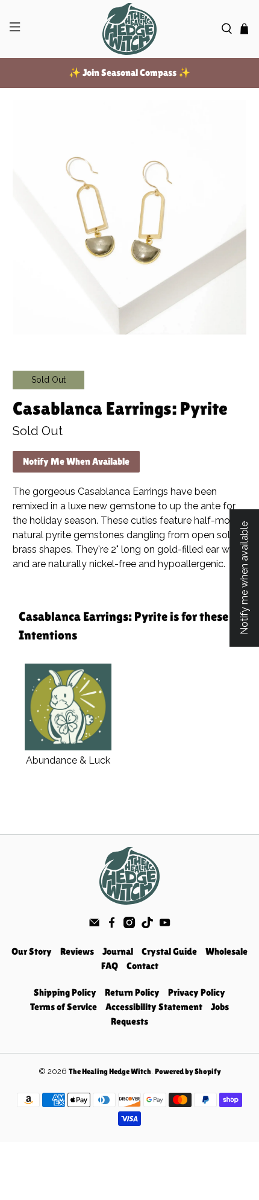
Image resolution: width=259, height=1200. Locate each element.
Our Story (31, 951)
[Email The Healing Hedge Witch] (94, 925)
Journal (117, 951)
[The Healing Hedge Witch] (130, 29)
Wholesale (226, 951)
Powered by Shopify (188, 1071)
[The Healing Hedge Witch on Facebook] (111, 925)
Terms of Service (63, 1007)
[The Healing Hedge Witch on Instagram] (129, 925)
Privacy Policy (196, 992)
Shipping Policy (65, 992)
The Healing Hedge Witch (110, 1071)
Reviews (77, 951)
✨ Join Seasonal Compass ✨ (129, 72)
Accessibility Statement (153, 1007)
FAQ (109, 966)
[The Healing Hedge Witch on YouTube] (164, 925)
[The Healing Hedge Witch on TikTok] (147, 925)
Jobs (220, 1007)
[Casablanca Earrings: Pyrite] (130, 217)
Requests (129, 1021)
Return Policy (132, 992)
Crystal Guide (169, 951)
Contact (142, 966)
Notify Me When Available (76, 461)
